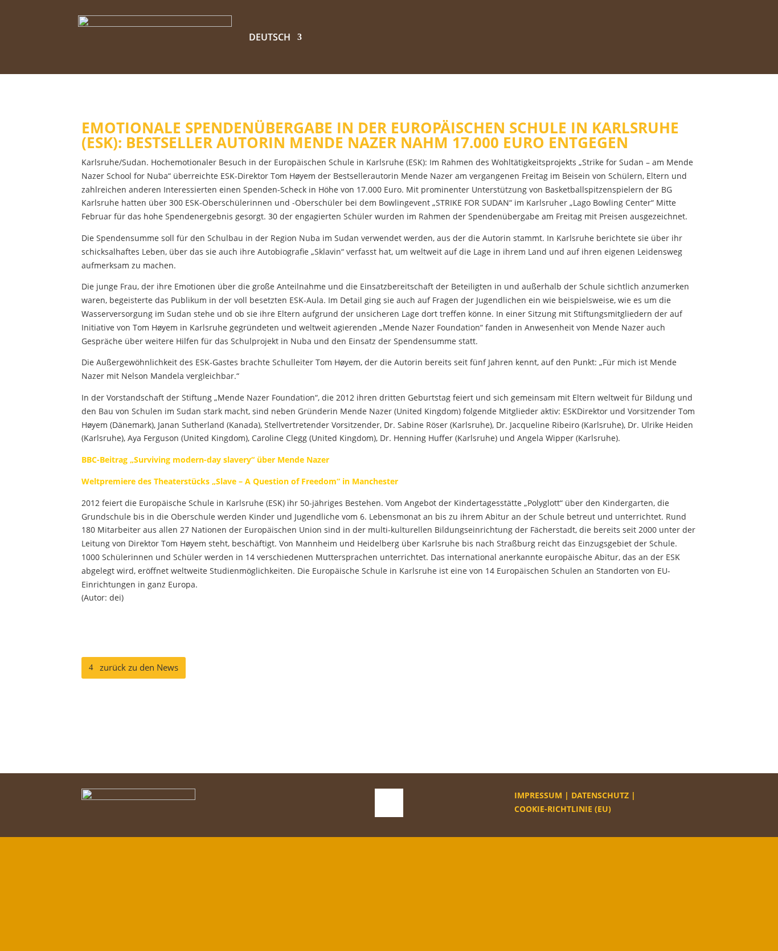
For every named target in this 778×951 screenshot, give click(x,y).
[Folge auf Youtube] (389, 803)
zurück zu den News (139, 667)
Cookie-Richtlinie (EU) (562, 808)
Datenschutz (600, 795)
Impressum (538, 795)
